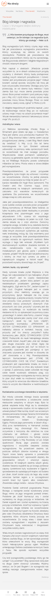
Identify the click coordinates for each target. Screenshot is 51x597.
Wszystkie (9, 11)
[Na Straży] (10, 4)
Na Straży (19, 11)
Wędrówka (41, 11)
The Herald (29, 11)
